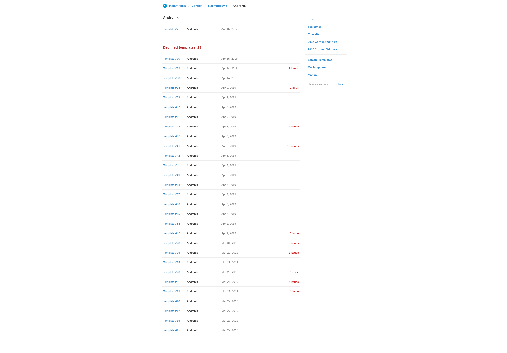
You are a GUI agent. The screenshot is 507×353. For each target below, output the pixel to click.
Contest (197, 5)
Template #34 (171, 223)
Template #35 (171, 213)
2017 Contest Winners (322, 41)
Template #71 (171, 28)
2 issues (294, 68)
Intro (311, 19)
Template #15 (171, 330)
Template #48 (171, 126)
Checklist (314, 34)
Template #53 (171, 97)
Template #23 (171, 272)
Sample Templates (320, 59)
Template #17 (171, 310)
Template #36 (171, 204)
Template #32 (171, 233)
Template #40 (171, 175)
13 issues (293, 145)
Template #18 (171, 301)
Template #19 (171, 291)
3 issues (294, 281)
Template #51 (171, 116)
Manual (313, 74)
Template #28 (171, 243)
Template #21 (171, 281)
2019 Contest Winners (322, 49)
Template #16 (171, 320)
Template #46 (171, 145)
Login (341, 84)
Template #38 (171, 184)
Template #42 (171, 155)
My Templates (317, 67)
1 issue (294, 87)
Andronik (192, 28)
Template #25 (171, 262)
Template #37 (171, 194)
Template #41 (171, 165)
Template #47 (171, 136)
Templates (315, 26)
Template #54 (171, 87)
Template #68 (171, 78)
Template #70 (171, 58)
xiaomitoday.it (217, 5)
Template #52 (171, 107)
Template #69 (171, 68)
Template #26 (171, 252)
